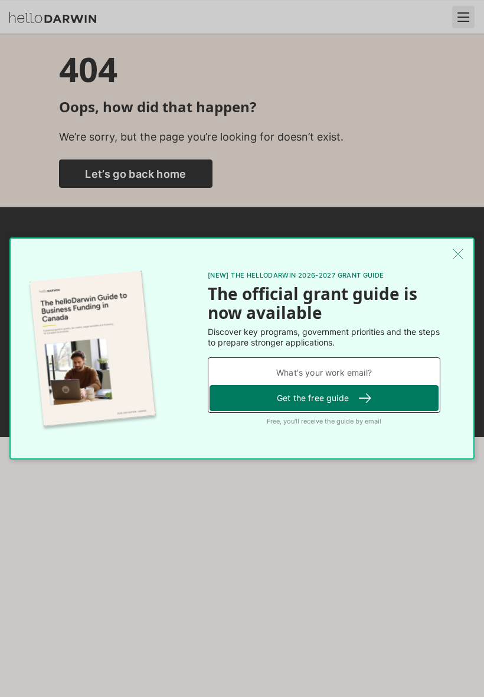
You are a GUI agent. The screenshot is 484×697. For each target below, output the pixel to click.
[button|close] (458, 254)
